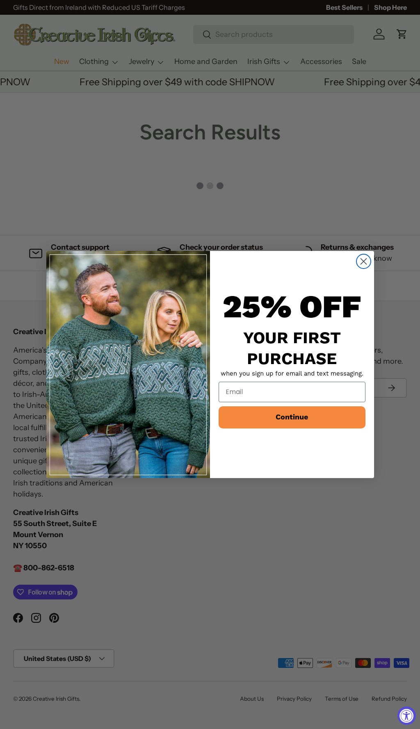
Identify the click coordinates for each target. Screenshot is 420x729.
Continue (292, 417)
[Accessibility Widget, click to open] (406, 715)
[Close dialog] (363, 261)
